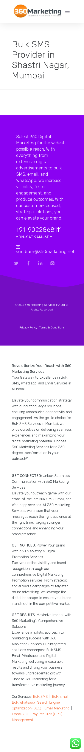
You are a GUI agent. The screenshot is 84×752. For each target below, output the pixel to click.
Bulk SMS (40, 696)
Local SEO (20, 714)
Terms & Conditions (52, 327)
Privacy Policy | (29, 327)
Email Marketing (57, 708)
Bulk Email (60, 696)
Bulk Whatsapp (23, 702)
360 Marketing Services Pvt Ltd (45, 304)
